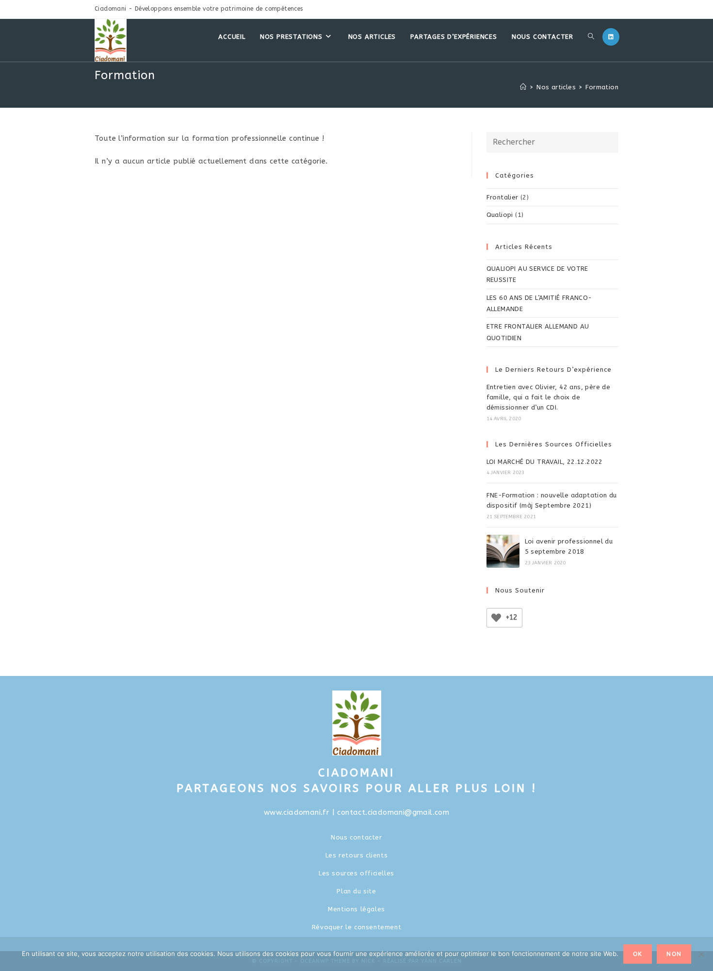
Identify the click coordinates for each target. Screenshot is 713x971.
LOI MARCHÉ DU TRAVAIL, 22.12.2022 (544, 461)
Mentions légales (356, 909)
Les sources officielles (356, 873)
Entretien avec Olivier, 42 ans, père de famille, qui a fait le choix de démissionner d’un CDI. (548, 397)
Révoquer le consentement (356, 927)
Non (673, 953)
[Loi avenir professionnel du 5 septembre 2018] (502, 551)
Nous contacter (356, 837)
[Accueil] (523, 87)
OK (637, 953)
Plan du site (356, 891)
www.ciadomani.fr (296, 812)
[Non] (701, 954)
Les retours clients (356, 855)
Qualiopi (499, 214)
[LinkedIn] (610, 37)
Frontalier (502, 197)
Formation (601, 87)
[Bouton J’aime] (496, 617)
